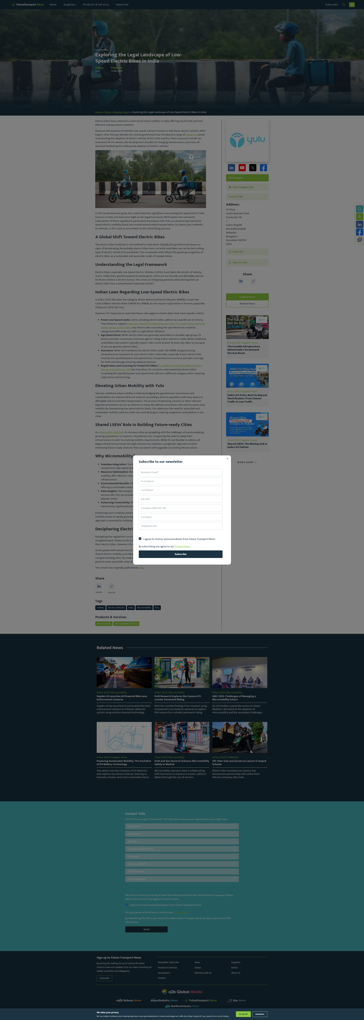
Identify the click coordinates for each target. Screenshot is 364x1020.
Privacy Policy (182, 546)
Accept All (243, 1014)
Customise (259, 1014)
